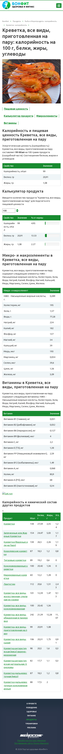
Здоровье (32, 712)
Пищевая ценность (16, 108)
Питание (31, 716)
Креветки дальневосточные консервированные (15, 685)
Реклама (31, 728)
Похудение (31, 708)
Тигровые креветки (15, 560)
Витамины (10, 123)
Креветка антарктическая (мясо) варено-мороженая (15, 651)
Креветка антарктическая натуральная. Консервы (15, 664)
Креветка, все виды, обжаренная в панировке (16, 618)
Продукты (31, 720)
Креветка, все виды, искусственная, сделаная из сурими (15, 596)
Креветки (9, 523)
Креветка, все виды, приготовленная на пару (15, 630)
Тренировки (31, 724)
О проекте (31, 704)
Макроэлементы (46, 116)
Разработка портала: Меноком (31, 741)
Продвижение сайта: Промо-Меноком (31, 743)
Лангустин (9, 584)
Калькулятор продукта (18, 116)
